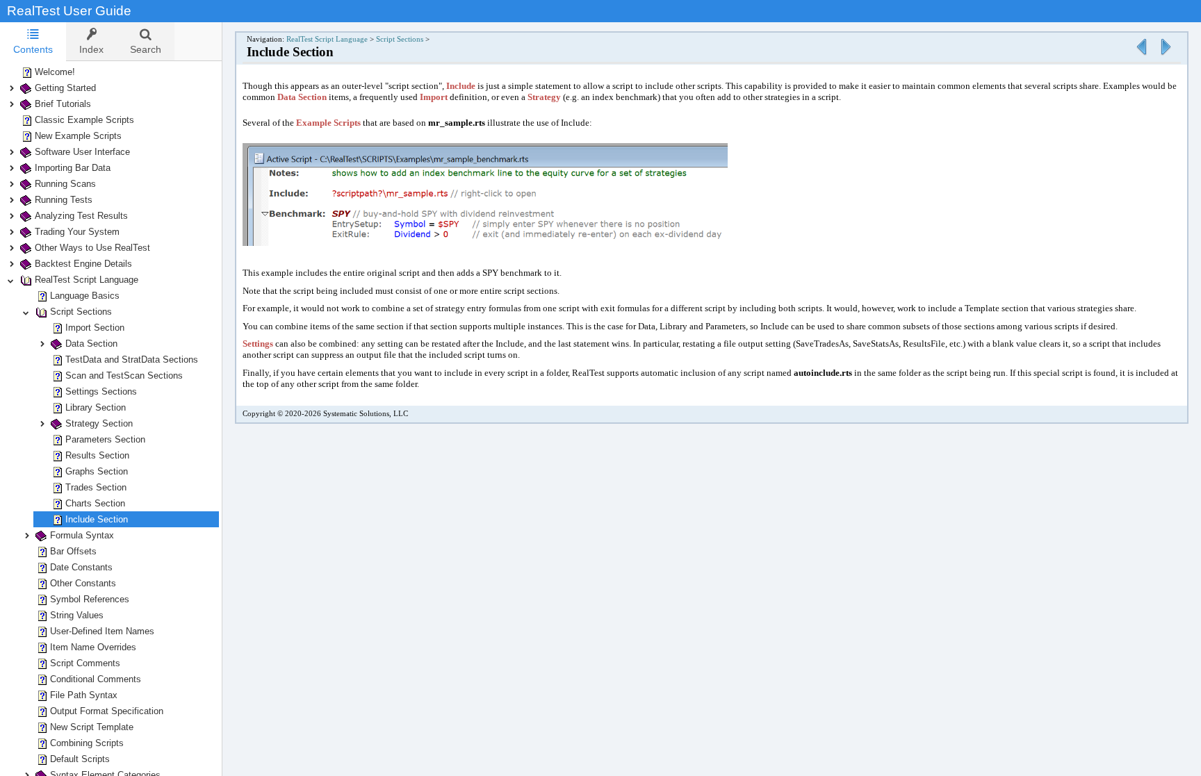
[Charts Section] (1141, 56)
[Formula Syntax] (1165, 56)
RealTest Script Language (327, 39)
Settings (258, 343)
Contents (33, 49)
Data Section (302, 97)
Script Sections (399, 39)
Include (460, 86)
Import (434, 97)
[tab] (33, 41)
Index (91, 49)
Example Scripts (328, 122)
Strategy (544, 97)
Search (145, 49)
